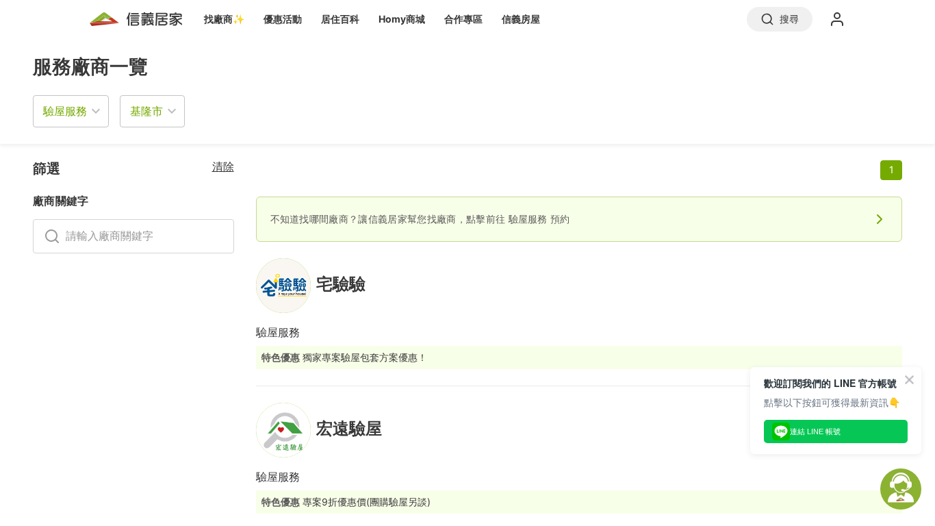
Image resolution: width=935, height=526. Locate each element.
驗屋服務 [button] (65, 111)
